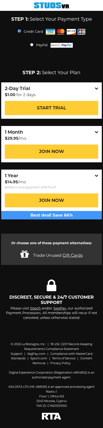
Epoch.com (38, 358)
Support (17, 354)
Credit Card (34, 31)
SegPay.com (36, 354)
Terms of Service (63, 358)
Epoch (35, 308)
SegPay (59, 308)
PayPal (42, 45)
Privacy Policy (60, 363)
